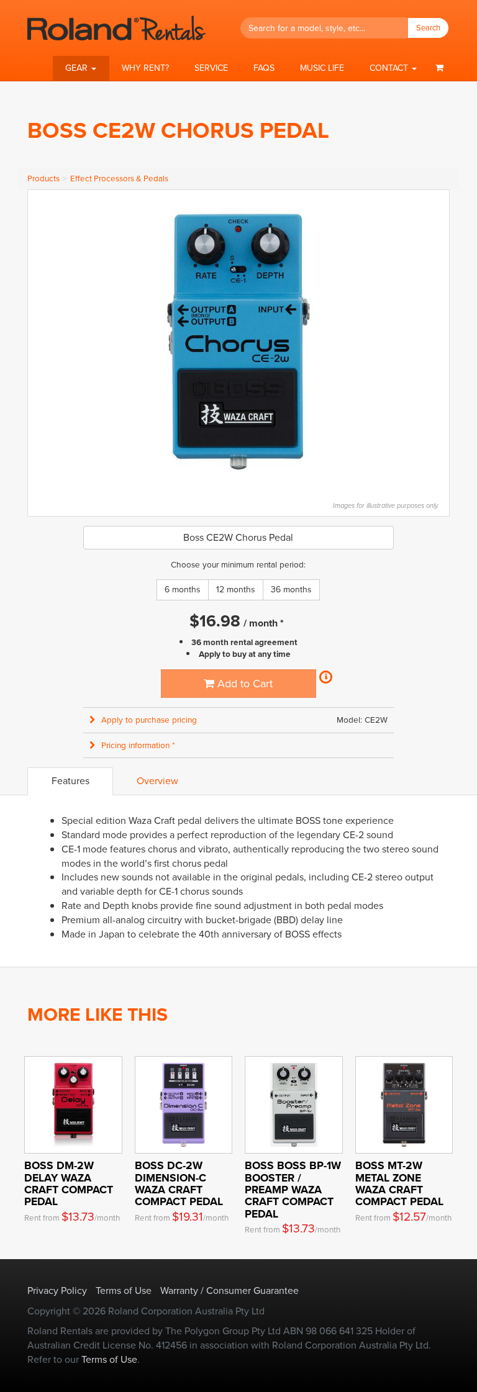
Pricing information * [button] (138, 745)
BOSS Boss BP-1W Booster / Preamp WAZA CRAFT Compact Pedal (293, 1189)
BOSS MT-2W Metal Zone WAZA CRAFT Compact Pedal (399, 1183)
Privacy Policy (57, 1290)
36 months (291, 589)
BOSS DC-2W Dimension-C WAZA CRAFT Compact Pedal (179, 1183)
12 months (235, 589)
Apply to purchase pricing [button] (149, 720)
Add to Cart (243, 684)
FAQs (264, 68)
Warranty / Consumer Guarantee (229, 1290)
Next (433, 339)
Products (43, 178)
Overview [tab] (157, 781)
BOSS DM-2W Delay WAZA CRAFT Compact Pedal (68, 1183)
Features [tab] (70, 781)
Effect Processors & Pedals (119, 178)
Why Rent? (145, 68)
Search (428, 28)
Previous (43, 339)
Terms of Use (124, 1290)
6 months (183, 589)
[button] (81, 68)
